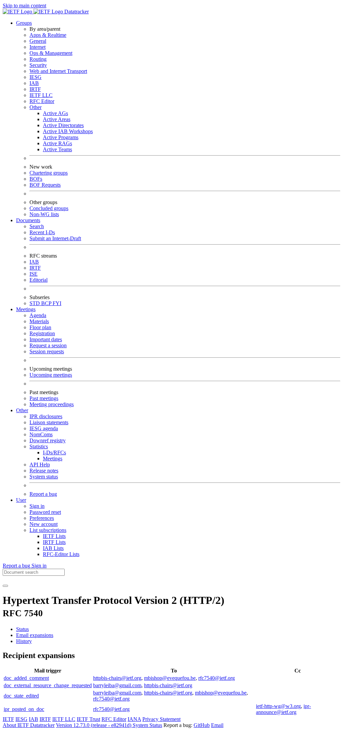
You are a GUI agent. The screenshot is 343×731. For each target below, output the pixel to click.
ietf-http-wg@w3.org (278, 706)
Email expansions (34, 635)
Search (36, 226)
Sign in (37, 506)
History (24, 641)
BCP (47, 303)
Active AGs (55, 113)
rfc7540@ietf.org (216, 678)
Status (22, 629)
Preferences (41, 518)
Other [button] (22, 410)
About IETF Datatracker (29, 725)
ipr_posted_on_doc (24, 709)
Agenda (37, 315)
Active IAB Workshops (68, 131)
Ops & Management (50, 53)
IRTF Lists (54, 542)
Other (35, 107)
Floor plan (40, 327)
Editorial (38, 280)
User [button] (21, 500)
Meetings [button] (26, 309)
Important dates (45, 339)
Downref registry (47, 440)
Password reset (45, 512)
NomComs (41, 434)
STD (35, 303)
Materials (39, 321)
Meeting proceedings (51, 404)
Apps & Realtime (47, 35)
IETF (8, 719)
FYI (57, 303)
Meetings (52, 458)
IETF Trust (88, 719)
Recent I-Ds (42, 232)
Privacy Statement (161, 719)
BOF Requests (45, 185)
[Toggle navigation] (5, 586)
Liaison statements (48, 422)
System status (43, 476)
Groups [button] (24, 23)
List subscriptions (47, 530)
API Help (39, 464)
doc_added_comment (26, 678)
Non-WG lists (44, 214)
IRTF (35, 89)
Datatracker (76, 11)
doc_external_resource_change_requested (48, 685)
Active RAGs (57, 143)
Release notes (43, 470)
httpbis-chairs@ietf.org (117, 678)
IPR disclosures (45, 416)
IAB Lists (53, 548)
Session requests (46, 351)
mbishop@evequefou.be (170, 678)
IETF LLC (41, 95)
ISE (33, 274)
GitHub (202, 725)
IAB (34, 83)
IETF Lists (54, 536)
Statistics (38, 446)
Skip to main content (24, 5)
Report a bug (43, 494)
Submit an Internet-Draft (55, 238)
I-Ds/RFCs (54, 452)
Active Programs (60, 137)
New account (43, 524)
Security (38, 65)
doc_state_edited (21, 696)
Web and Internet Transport (58, 71)
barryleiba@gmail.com (117, 685)
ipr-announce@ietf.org (283, 709)
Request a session (48, 345)
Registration (42, 333)
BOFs (35, 179)
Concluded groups (48, 208)
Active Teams (57, 149)
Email (217, 725)
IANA (134, 719)
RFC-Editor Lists (61, 554)
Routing (38, 59)
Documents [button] (28, 220)
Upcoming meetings (50, 375)
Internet (37, 47)
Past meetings (43, 398)
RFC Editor (41, 101)
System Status (147, 725)
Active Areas (56, 119)
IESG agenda (43, 428)
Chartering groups (48, 173)
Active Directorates (63, 125)
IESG (35, 77)
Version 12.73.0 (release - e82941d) (94, 725)
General (37, 41)
